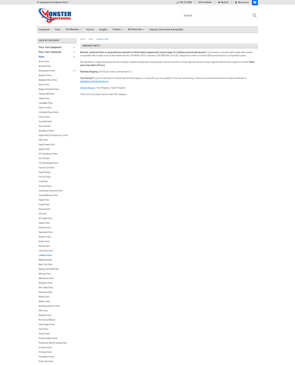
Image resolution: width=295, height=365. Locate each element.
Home (82, 39)
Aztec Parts (44, 61)
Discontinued (44, 126)
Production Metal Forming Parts (53, 342)
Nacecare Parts (45, 292)
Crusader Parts (45, 121)
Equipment (44, 29)
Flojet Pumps (44, 172)
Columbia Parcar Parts (49, 112)
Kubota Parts (44, 246)
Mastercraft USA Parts (49, 269)
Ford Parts (43, 181)
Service (90, 29)
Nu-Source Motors (47, 319)
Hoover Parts (44, 209)
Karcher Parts (45, 227)
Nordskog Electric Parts (49, 306)
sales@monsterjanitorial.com (94, 81)
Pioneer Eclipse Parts (48, 338)
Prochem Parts (45, 347)
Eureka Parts (44, 149)
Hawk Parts (44, 199)
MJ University (135, 29)
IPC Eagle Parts (45, 218)
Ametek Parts (45, 66)
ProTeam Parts (45, 352)
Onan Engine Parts (47, 324)
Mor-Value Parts (46, 287)
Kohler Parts (44, 241)
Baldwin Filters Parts (48, 80)
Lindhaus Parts (45, 255)
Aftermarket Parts (47, 70)
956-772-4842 (186, 2)
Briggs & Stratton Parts (49, 89)
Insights (103, 29)
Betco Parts (44, 84)
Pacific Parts (44, 333)
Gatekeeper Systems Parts (51, 190)
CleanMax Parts (46, 103)
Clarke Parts (44, 98)
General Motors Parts (48, 195)
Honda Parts (44, 204)
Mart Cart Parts (45, 264)
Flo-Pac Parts (45, 176)
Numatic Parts (45, 315)
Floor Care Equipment (50, 47)
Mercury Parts (45, 273)
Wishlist (225, 2)
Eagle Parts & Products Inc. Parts (53, 135)
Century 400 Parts (47, 93)
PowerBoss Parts (46, 356)
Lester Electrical (46, 250)
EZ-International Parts (48, 163)
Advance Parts (45, 75)
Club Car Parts (45, 107)
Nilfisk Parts (44, 296)
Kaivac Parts (44, 223)
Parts (57, 29)
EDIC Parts (43, 140)
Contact (117, 29)
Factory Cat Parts (46, 167)
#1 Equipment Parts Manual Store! (52, 2)
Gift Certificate (205, 2)
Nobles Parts (44, 301)
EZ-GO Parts (44, 158)
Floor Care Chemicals (50, 52)
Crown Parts (44, 116)
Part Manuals (72, 29)
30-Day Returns (87, 88)
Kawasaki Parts (46, 232)
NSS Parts (43, 310)
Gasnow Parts (45, 186)
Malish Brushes (45, 259)
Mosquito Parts (46, 283)
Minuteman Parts (46, 278)
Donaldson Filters (46, 130)
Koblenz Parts (45, 236)
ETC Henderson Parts (48, 153)
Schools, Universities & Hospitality (166, 29)
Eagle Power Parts (47, 144)
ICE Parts (43, 213)
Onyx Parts (43, 329)
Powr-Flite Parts (46, 361)
